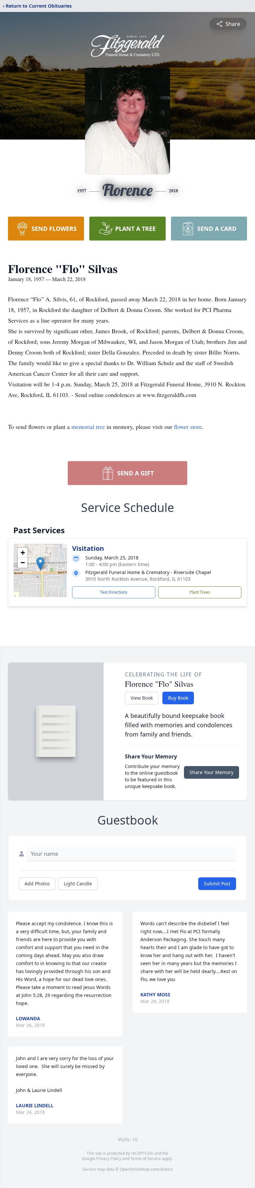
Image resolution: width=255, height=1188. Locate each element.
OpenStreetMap (134, 1169)
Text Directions (114, 592)
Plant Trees (200, 592)
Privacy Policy (108, 1158)
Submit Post (217, 883)
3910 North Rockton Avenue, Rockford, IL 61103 (138, 579)
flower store (188, 427)
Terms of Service (145, 1158)
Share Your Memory (211, 772)
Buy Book (178, 698)
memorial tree (88, 427)
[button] (40, 563)
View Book (141, 698)
